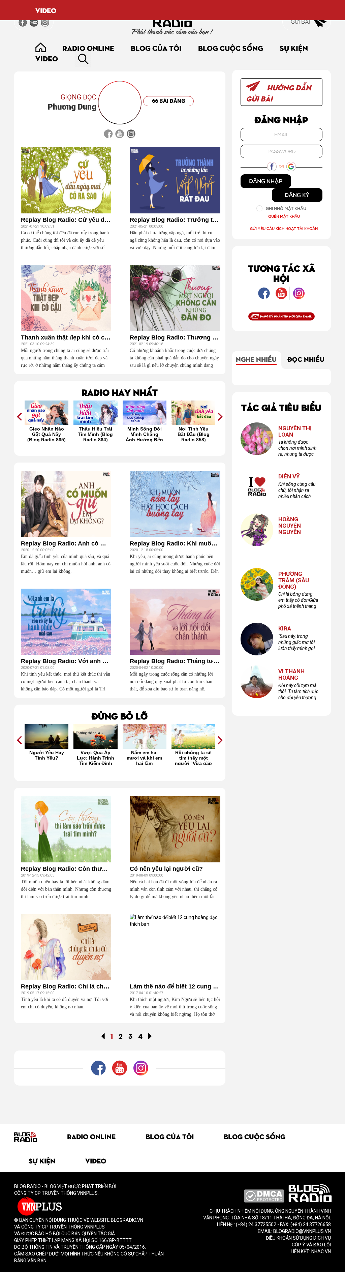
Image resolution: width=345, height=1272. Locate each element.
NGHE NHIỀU (256, 358)
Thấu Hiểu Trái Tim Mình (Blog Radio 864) (46, 434)
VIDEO (45, 10)
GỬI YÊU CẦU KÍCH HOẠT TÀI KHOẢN (284, 228)
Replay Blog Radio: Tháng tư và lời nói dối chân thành (175, 661)
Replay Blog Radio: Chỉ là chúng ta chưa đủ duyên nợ (66, 986)
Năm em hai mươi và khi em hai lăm (95, 757)
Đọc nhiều (305, 358)
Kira (284, 628)
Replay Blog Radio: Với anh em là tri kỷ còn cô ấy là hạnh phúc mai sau (66, 661)
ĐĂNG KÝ (297, 195)
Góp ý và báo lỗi (311, 1244)
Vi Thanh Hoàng (291, 674)
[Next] (150, 1035)
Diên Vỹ (289, 476)
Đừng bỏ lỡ (120, 715)
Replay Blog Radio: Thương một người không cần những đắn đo (175, 337)
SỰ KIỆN (294, 48)
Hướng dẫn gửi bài (278, 92)
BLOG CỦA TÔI (156, 48)
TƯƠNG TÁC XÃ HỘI (281, 273)
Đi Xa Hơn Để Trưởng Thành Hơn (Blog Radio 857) (193, 434)
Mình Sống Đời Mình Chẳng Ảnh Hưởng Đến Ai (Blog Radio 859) (95, 434)
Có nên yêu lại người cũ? (166, 869)
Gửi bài (301, 21)
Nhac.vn (320, 1251)
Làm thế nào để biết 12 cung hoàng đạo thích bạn (175, 986)
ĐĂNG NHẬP (265, 181)
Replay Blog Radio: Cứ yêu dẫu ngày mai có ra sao (66, 220)
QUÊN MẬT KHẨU (284, 216)
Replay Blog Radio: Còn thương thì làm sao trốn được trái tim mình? (66, 869)
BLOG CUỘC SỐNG (230, 48)
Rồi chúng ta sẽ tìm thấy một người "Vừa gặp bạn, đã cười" (144, 757)
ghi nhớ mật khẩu (286, 208)
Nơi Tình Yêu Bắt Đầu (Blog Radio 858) (144, 434)
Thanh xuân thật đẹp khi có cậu (66, 337)
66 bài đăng (168, 101)
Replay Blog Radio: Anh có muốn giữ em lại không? (66, 543)
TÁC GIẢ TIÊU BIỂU (281, 407)
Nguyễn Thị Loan (295, 431)
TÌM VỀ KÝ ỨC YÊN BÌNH (193, 755)
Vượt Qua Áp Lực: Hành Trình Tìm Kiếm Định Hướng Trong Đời (46, 757)
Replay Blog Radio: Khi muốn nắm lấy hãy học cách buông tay (175, 543)
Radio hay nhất (120, 392)
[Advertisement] (136, 1101)
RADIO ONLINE (88, 48)
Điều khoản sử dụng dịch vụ (298, 1238)
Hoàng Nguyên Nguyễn (289, 525)
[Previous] (103, 1035)
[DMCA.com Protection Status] (264, 1195)
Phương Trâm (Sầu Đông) (293, 580)
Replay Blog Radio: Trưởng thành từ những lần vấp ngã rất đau (175, 220)
